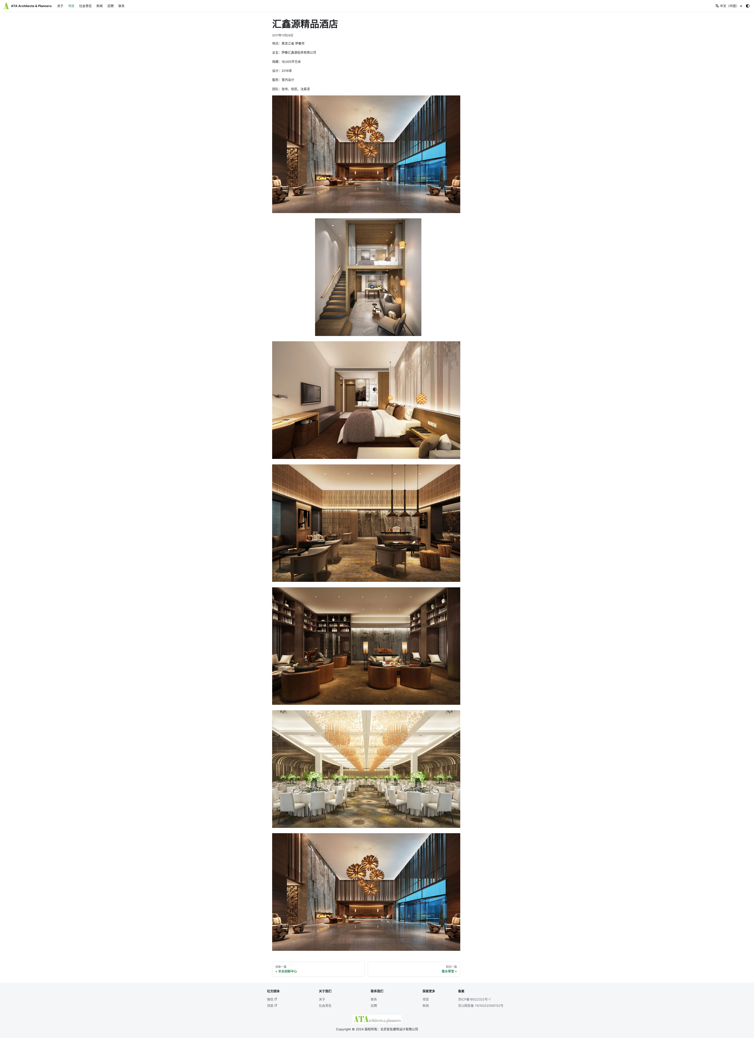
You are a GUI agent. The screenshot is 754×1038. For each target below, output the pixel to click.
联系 (121, 6)
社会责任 (85, 6)
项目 (71, 6)
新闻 (99, 6)
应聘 (110, 6)
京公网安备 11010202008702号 (480, 1006)
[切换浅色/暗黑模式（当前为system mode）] (748, 6)
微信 (270, 999)
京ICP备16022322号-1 (474, 999)
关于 (60, 6)
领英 (270, 1006)
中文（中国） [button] (729, 6)
